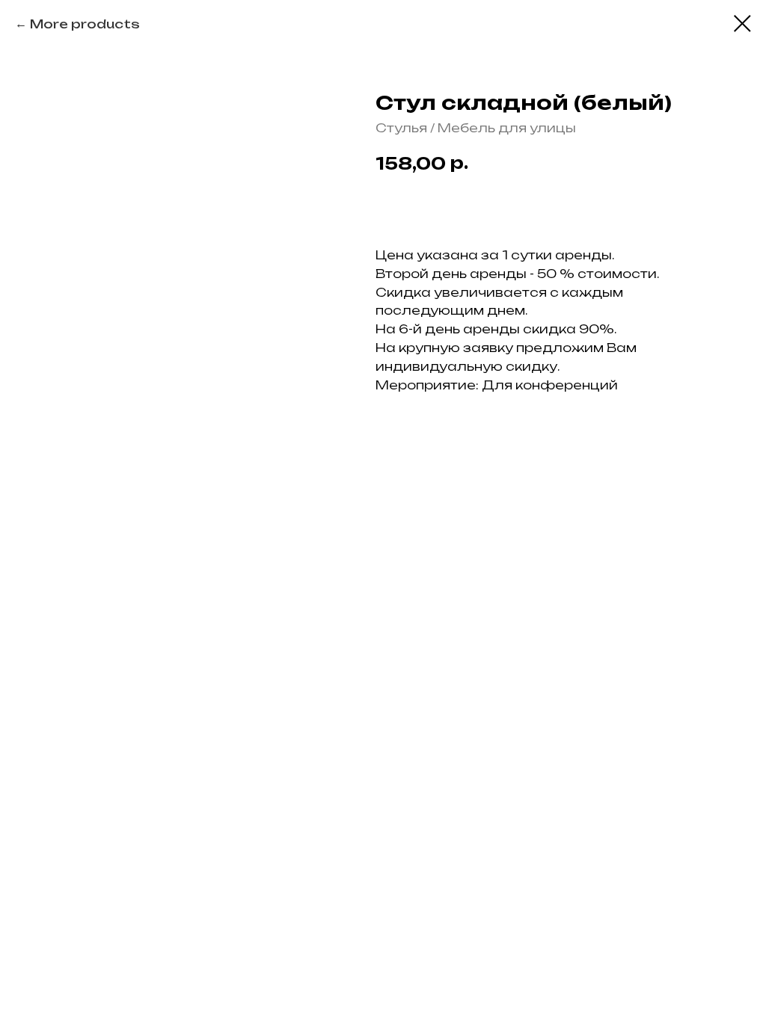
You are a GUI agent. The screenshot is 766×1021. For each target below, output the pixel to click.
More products (85, 23)
